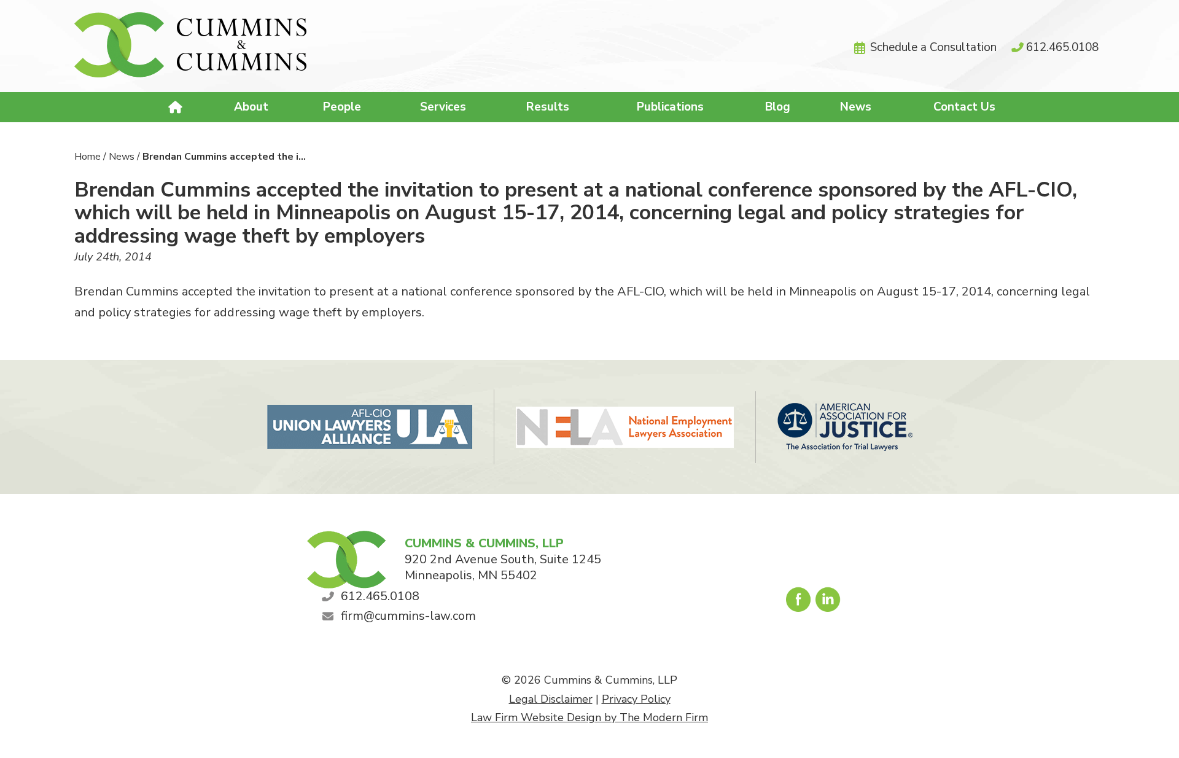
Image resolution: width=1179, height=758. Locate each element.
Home (177, 107)
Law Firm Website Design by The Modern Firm (589, 717)
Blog (777, 107)
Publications (670, 107)
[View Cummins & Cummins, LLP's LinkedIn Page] (828, 603)
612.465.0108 (1062, 47)
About (251, 107)
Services (443, 107)
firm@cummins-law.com (408, 616)
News (855, 107)
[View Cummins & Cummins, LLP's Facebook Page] (799, 603)
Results (547, 107)
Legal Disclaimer (551, 699)
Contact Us (964, 107)
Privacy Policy (636, 699)
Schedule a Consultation (933, 47)
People (342, 107)
